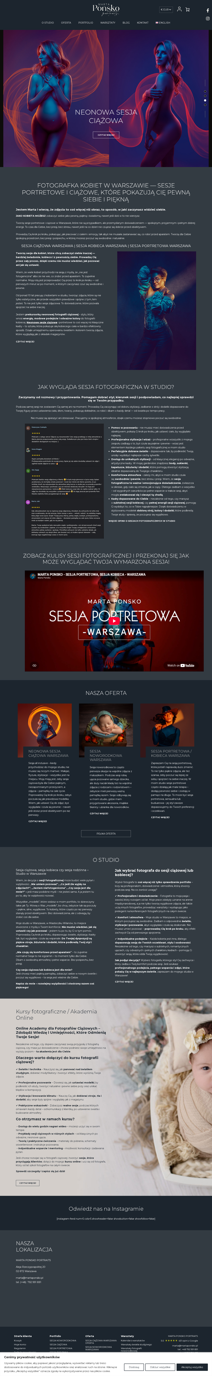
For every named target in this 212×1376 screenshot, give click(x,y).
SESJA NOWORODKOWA (63, 1340)
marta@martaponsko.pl (29, 1277)
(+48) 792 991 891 (30, 1282)
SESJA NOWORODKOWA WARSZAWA (98, 1348)
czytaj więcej (106, 133)
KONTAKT (142, 22)
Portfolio (85, 22)
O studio (48, 22)
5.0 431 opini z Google (179, 1340)
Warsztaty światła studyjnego (136, 1344)
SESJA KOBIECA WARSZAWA (101, 246)
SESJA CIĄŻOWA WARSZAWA (47, 246)
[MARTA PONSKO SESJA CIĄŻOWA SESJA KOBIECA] (106, 9)
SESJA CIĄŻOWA (58, 1344)
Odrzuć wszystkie (160, 1367)
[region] (106, 1364)
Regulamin (20, 1348)
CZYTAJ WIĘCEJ (25, 341)
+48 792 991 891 (190, 1349)
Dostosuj (134, 1367)
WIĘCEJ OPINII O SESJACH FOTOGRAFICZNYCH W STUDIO (141, 521)
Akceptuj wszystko (192, 1367)
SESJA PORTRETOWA (106, 114)
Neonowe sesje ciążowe (42, 322)
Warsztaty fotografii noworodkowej (131, 1349)
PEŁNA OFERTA (106, 833)
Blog (126, 22)
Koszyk (18, 1340)
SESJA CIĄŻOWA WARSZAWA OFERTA (101, 1341)
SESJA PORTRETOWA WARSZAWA (160, 246)
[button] (205, 91)
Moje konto (20, 1344)
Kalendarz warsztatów (133, 1340)
